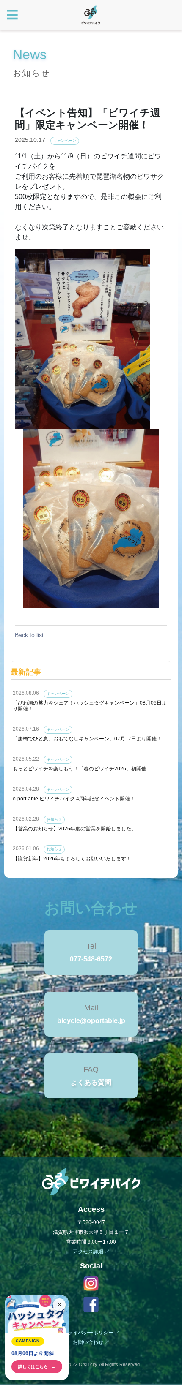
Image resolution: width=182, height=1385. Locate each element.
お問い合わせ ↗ (91, 1342)
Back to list (29, 634)
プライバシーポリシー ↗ (91, 1333)
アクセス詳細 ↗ (91, 1251)
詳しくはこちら (36, 1366)
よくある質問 (91, 1082)
